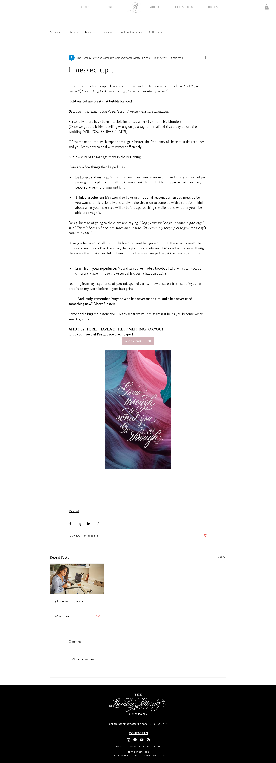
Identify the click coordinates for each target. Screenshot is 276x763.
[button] (267, 6)
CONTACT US (138, 733)
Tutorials (72, 31)
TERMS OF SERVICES (138, 752)
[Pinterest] (148, 740)
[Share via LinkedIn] (88, 524)
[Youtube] (142, 740)
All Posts (55, 31)
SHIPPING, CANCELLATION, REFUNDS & (130, 755)
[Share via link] (98, 524)
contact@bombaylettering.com (128, 723)
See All (222, 556)
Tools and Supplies (131, 31)
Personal (107, 31)
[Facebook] (135, 740)
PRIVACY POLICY (157, 755)
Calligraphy (155, 31)
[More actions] (205, 57)
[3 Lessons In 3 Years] (77, 579)
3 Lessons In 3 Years (68, 601)
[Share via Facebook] (70, 524)
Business (90, 31)
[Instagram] (129, 740)
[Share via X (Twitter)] (79, 524)
